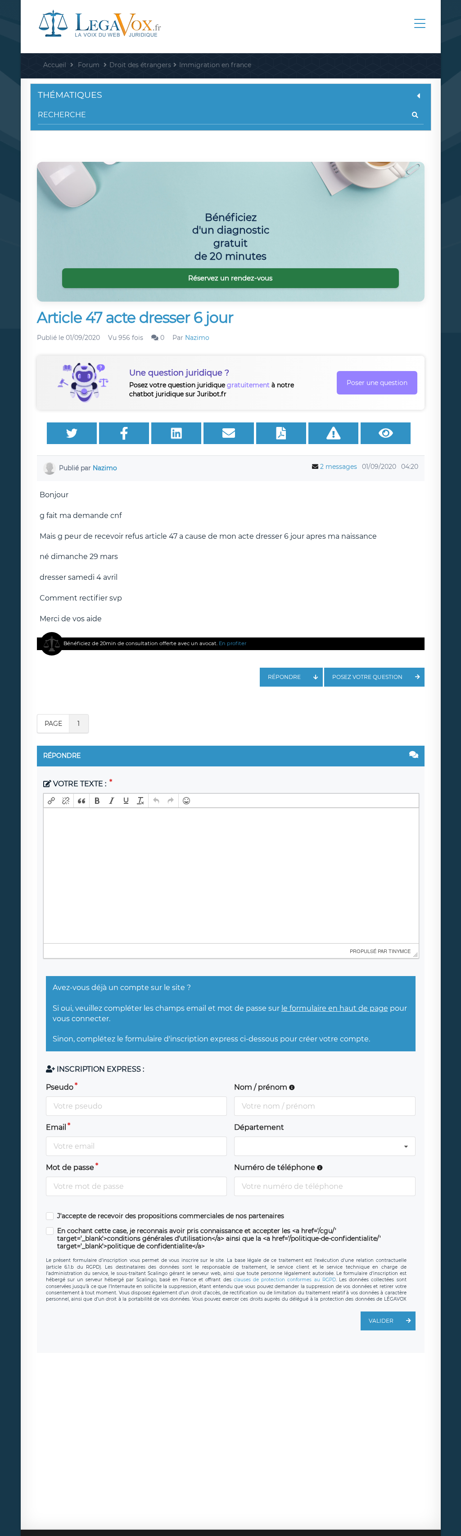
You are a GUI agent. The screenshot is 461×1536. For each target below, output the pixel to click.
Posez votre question (367, 677)
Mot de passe (70, 1167)
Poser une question (377, 383)
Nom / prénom (261, 1087)
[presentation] (51, 800)
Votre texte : (79, 783)
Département (259, 1127)
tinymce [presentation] (400, 950)
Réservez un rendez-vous (230, 278)
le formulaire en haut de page (334, 1008)
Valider (381, 1320)
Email (56, 1127)
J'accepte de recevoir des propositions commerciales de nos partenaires (170, 1216)
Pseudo (59, 1087)
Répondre (284, 677)
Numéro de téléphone (275, 1167)
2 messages (338, 467)
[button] (51, 801)
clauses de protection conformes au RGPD (285, 1280)
